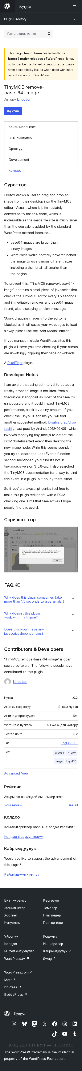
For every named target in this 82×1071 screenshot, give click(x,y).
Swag (49, 959)
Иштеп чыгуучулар (19, 951)
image (59, 761)
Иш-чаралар (53, 944)
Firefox (71, 752)
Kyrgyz (19, 1013)
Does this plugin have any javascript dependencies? (24, 631)
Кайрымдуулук (57, 951)
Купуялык (12, 922)
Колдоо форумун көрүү (23, 836)
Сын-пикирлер (20, 138)
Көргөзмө (51, 900)
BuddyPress (15, 994)
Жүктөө (13, 111)
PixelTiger (14, 363)
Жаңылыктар (14, 908)
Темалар (50, 908)
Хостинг (10, 915)
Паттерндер (53, 922)
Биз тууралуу (15, 900)
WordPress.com (18, 972)
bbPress (12, 987)
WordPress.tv (16, 959)
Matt (10, 980)
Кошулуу (50, 936)
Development (19, 159)
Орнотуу (15, 149)
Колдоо (14, 170)
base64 (59, 752)
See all (73, 805)
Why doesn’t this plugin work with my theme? (22, 615)
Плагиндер (52, 915)
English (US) (69, 743)
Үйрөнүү (11, 936)
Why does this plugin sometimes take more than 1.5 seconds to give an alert (34, 599)
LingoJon (24, 99)
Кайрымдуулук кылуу (21, 874)
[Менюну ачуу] (75, 6)
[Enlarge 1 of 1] (72, 532)
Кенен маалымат (22, 127)
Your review (13, 805)
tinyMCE (71, 761)
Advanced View (16, 773)
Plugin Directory (15, 19)
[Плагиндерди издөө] (49, 34)
